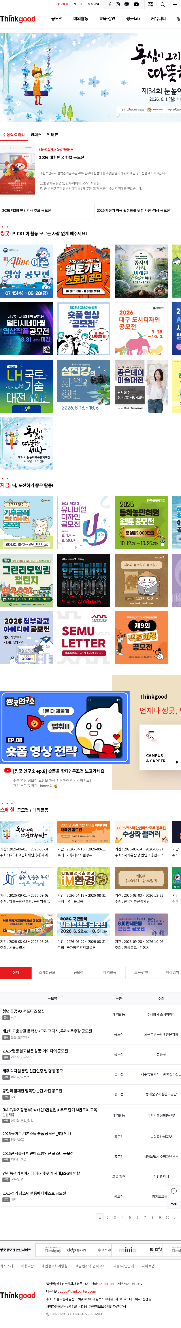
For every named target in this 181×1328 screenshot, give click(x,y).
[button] (106, 114)
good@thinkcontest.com (77, 1291)
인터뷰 (52, 134)
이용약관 (27, 1266)
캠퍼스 (35, 134)
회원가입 (93, 4)
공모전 (56, 18)
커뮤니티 (158, 18)
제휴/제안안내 (123, 1266)
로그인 (78, 4)
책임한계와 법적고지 (90, 1266)
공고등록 (62, 4)
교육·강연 (107, 18)
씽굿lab (133, 18)
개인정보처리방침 (54, 1266)
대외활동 (80, 18)
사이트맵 (148, 1266)
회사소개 (6, 1266)
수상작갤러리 (14, 134)
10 (167, 1218)
